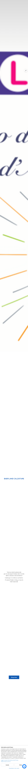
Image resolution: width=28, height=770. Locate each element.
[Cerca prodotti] (26, 70)
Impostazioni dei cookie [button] (14, 768)
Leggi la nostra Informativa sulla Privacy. (9, 760)
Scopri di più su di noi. (6, 761)
